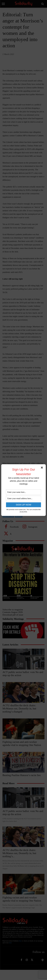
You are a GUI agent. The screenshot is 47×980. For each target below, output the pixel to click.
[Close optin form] (42, 468)
